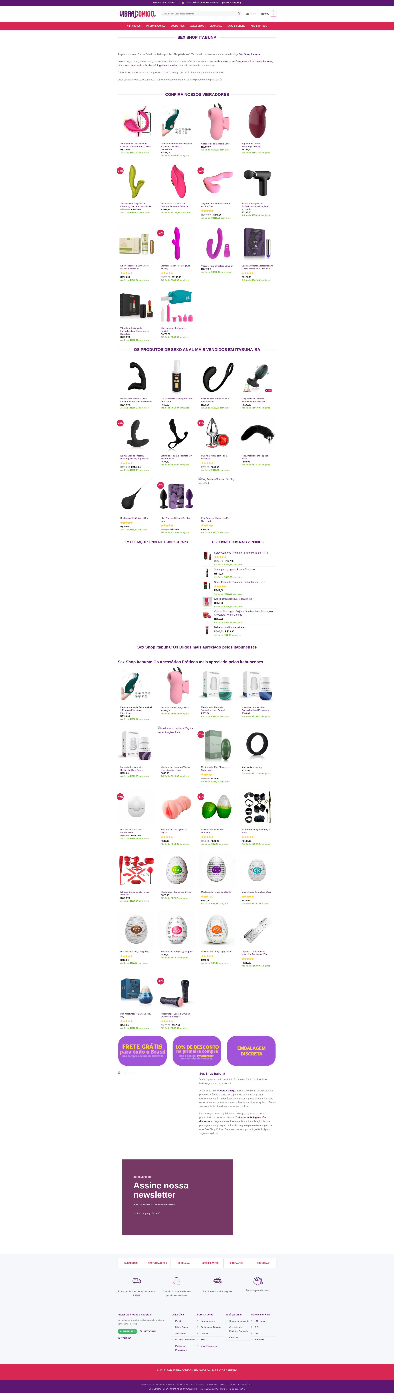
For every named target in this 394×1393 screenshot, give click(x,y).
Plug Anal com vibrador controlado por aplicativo (253, 400)
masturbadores (264, 61)
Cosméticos (178, 26)
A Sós (257, 1327)
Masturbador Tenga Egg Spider (216, 892)
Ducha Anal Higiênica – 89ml (134, 518)
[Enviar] (238, 13)
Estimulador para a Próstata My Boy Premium (176, 457)
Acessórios (197, 26)
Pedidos (179, 1321)
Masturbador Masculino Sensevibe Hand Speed (131, 768)
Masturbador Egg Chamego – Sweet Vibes (215, 768)
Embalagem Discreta (211, 1327)
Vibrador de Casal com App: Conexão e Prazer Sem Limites (135, 145)
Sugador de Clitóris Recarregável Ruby (251, 145)
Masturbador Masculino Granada (212, 831)
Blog (203, 1339)
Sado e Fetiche (236, 26)
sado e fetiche (144, 65)
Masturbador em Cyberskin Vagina (174, 831)
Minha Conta (181, 1327)
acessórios (235, 61)
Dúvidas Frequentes (185, 1339)
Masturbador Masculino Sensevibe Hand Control (213, 708)
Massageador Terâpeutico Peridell (173, 329)
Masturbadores (155, 26)
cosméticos (248, 61)
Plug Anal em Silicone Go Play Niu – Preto (215, 519)
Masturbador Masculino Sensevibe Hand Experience (255, 708)
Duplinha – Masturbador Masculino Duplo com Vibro (255, 953)
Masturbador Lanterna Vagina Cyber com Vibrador (175, 1015)
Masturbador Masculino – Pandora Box (132, 831)
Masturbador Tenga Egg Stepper (177, 951)
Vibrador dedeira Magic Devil (215, 143)
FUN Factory (261, 1321)
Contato (205, 1333)
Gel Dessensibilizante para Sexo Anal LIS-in (176, 400)
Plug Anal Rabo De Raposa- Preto (255, 457)
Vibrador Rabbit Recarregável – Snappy (176, 267)
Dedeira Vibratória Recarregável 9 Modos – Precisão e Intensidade (176, 146)
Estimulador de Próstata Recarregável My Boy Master (134, 457)
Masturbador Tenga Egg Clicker (176, 892)
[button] (268, 14)
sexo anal (130, 65)
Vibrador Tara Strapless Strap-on (217, 266)
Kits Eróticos (259, 26)
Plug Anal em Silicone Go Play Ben (175, 519)
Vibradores (134, 26)
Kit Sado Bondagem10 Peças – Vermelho (135, 893)
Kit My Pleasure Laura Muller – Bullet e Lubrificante (135, 267)
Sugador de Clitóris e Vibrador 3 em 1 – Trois (216, 205)
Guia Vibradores (209, 1346)
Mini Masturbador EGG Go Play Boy (135, 1015)
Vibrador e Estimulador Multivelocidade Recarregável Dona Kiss (134, 331)
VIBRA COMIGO (182, 1370)
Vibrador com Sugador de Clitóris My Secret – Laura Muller (136, 205)
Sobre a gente (208, 1321)
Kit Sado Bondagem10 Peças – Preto (257, 831)
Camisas (233, 1337)
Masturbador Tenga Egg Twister (216, 951)
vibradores (222, 61)
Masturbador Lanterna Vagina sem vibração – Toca (175, 768)
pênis (121, 65)
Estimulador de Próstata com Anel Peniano (215, 400)
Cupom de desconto (239, 1321)
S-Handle (259, 1339)
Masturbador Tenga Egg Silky (134, 951)
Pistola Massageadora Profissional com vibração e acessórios (255, 206)
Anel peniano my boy (252, 767)
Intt (256, 1333)
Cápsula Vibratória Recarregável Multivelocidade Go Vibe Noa (257, 267)
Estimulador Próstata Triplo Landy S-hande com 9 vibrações (136, 400)
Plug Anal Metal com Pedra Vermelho (214, 457)
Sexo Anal (216, 26)
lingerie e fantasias (167, 65)
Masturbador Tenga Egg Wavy (256, 892)
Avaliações (180, 1333)
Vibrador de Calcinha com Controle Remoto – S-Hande (175, 205)
